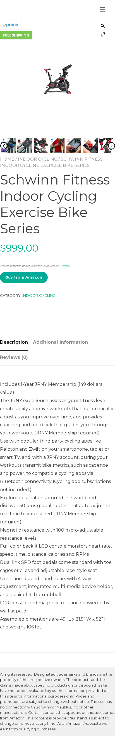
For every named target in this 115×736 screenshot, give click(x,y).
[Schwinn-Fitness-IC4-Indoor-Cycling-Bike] (8, 146)
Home (7, 159)
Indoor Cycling (37, 159)
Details (65, 265)
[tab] (16, 342)
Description (14, 342)
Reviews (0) (14, 357)
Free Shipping (16, 35)
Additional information (60, 342)
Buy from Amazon (23, 277)
